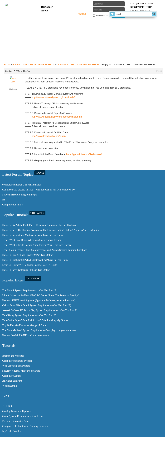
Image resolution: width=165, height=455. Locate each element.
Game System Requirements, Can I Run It (23, 416)
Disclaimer (47, 6)
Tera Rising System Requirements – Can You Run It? (29, 315)
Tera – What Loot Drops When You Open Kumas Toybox (31, 240)
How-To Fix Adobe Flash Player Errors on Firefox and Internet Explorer (39, 225)
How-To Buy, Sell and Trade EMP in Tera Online (27, 255)
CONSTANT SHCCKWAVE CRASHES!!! (78, 64)
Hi (3, 199)
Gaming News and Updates (16, 411)
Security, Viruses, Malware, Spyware (21, 370)
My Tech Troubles (11, 431)
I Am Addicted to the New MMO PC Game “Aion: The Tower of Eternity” (40, 295)
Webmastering (9, 385)
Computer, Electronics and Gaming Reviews (25, 426)
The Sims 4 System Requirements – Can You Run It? (29, 290)
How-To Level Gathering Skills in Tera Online (26, 270)
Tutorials (58, 14)
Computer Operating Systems (17, 360)
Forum (82, 14)
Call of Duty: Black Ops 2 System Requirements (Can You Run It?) (36, 305)
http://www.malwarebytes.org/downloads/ (53, 97)
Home (45, 14)
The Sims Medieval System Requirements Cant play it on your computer (39, 330)
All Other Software (12, 380)
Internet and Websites (13, 355)
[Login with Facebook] (71, 4)
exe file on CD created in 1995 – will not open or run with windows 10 (38, 189)
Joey (13, 82)
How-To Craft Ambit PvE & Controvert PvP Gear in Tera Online (35, 260)
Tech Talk (7, 406)
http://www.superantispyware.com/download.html (57, 116)
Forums (16, 64)
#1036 (159, 71)
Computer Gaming (11, 375)
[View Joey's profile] (13, 78)
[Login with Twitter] (71, 9)
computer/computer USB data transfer (21, 184)
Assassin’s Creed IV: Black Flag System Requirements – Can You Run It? (40, 310)
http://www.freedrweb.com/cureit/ (49, 136)
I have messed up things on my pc (19, 194)
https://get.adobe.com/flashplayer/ (84, 154)
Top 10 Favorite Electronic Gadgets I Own (24, 325)
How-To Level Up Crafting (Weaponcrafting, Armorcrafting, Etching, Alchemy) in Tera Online (50, 230)
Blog (71, 14)
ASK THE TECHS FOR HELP (38, 64)
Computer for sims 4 (12, 204)
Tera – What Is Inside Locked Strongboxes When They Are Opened (37, 245)
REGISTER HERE (141, 7)
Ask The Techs (50, 22)
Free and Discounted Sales (15, 421)
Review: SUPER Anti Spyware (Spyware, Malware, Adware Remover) (38, 300)
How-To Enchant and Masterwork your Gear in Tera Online (32, 235)
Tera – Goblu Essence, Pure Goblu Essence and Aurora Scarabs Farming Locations (44, 250)
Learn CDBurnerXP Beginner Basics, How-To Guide (29, 265)
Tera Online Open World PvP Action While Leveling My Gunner (35, 320)
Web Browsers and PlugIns (16, 365)
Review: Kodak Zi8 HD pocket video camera (25, 335)
